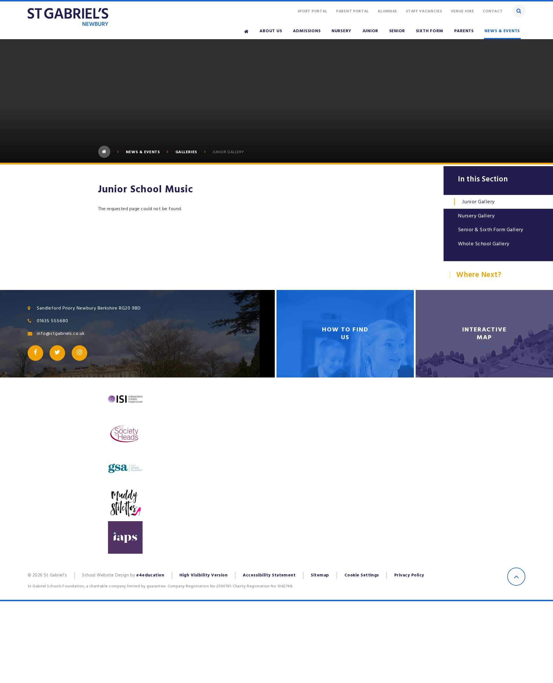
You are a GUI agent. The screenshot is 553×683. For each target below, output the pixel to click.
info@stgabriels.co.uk (61, 333)
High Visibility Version (203, 575)
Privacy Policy (409, 575)
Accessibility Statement (269, 575)
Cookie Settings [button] (361, 575)
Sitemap (320, 575)
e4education (150, 575)
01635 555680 (52, 321)
